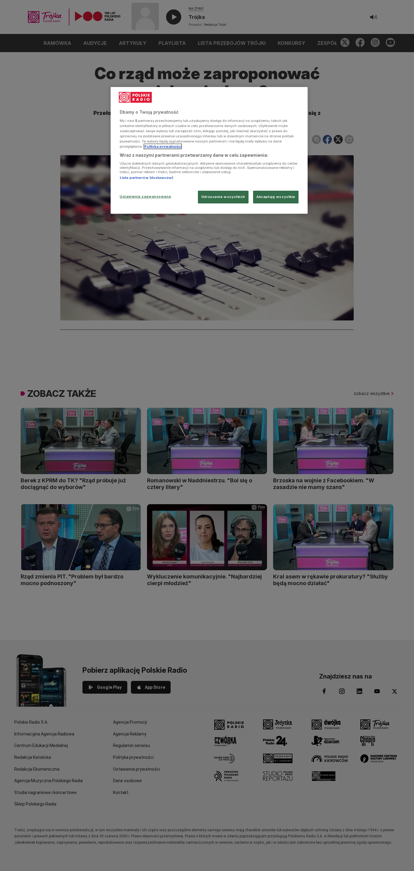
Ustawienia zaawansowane (145, 196)
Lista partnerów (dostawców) (146, 178)
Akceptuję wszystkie (275, 197)
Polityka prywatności (162, 146)
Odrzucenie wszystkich (223, 197)
